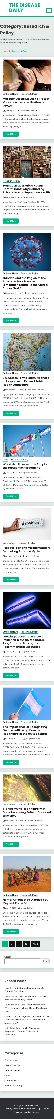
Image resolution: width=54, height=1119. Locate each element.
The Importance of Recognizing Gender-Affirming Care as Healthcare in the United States (25, 730)
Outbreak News (10, 94)
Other (5, 459)
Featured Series (12, 1070)
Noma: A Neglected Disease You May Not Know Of (25, 901)
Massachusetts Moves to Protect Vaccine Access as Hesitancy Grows (26, 102)
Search (7, 956)
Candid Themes (31, 1111)
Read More (11, 134)
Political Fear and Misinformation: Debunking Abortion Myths (26, 549)
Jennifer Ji (30, 197)
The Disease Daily (24, 8)
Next (35, 943)
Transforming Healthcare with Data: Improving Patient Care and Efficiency (27, 812)
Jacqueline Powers (35, 293)
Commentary (9, 543)
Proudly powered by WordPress (21, 1108)
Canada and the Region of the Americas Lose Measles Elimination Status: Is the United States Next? (25, 283)
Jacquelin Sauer (32, 556)
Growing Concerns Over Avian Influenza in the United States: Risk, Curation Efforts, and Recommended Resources (24, 642)
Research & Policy (29, 94)
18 (26, 943)
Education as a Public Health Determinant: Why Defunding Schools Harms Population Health (26, 189)
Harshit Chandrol (34, 820)
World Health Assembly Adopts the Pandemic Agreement (25, 466)
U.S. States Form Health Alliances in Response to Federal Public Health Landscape (26, 381)
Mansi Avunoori (30, 110)
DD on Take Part (12, 1065)
